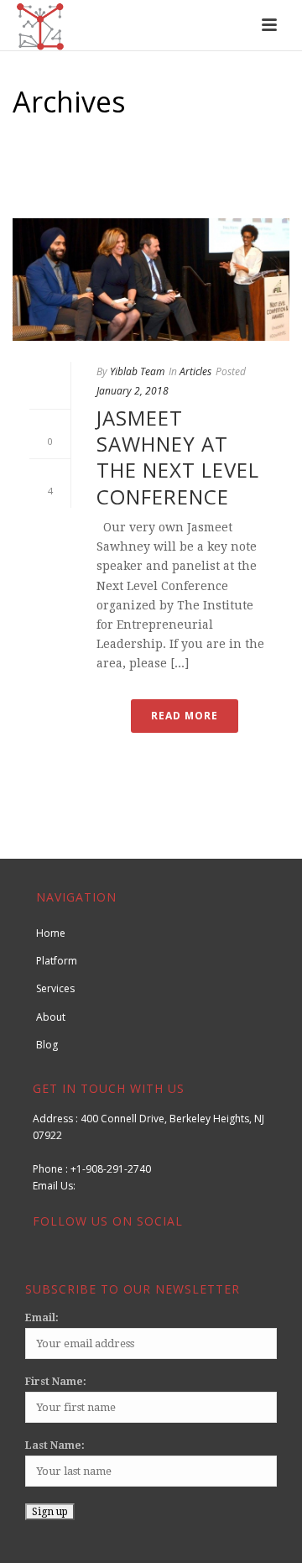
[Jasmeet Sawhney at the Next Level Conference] (151, 279)
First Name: (55, 1382)
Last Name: (55, 1445)
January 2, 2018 (132, 391)
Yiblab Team (137, 371)
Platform (56, 961)
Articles (195, 371)
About (50, 1017)
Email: (42, 1318)
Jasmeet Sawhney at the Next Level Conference (177, 457)
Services (55, 988)
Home (148, 185)
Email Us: (60, 1186)
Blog (47, 1045)
